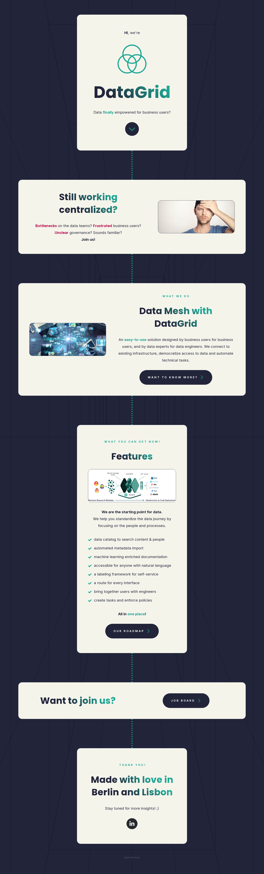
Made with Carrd (132, 857)
